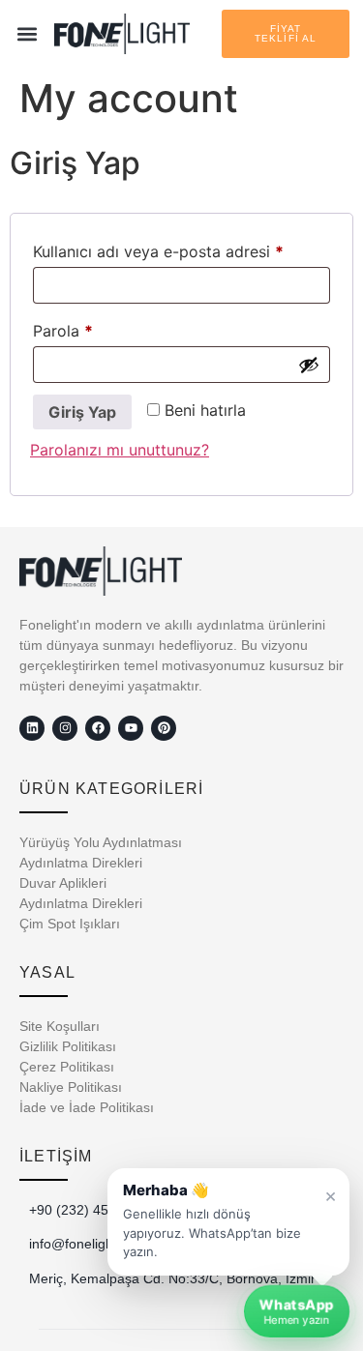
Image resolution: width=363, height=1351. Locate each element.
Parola (88, 327)
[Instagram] (64, 728)
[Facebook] (97, 728)
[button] (28, 34)
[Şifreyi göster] (308, 364)
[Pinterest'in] (163, 728)
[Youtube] (130, 728)
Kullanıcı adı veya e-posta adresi (181, 248)
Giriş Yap (82, 412)
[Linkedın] (32, 728)
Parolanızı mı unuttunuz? (119, 449)
